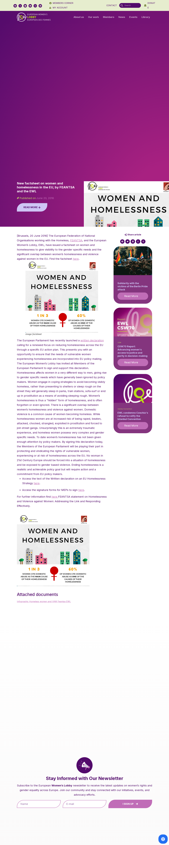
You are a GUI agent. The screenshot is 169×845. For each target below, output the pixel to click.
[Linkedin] (40, 6)
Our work (93, 17)
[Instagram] (35, 6)
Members (108, 17)
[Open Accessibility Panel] (163, 839)
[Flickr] (25, 6)
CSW (119, 342)
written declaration (92, 340)
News (121, 17)
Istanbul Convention (125, 409)
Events (133, 17)
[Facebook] (15, 6)
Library (146, 17)
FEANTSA (76, 240)
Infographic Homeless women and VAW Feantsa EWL (44, 601)
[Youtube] (30, 6)
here (76, 258)
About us (79, 17)
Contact (111, 5)
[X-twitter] (20, 6)
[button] (122, 241)
